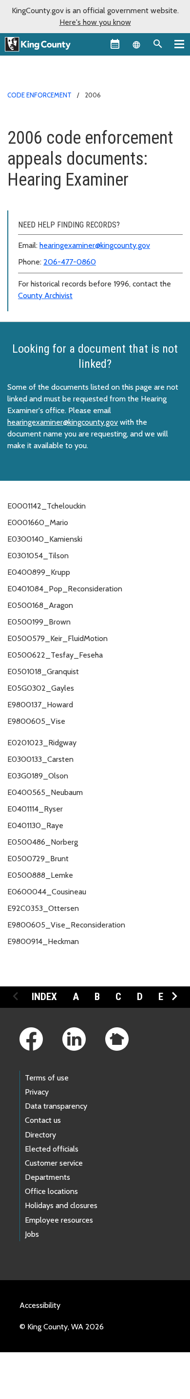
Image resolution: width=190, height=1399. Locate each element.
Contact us (43, 1120)
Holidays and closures (61, 1205)
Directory (40, 1134)
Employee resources (59, 1220)
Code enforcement (39, 95)
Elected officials (51, 1148)
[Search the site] (158, 44)
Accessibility (39, 1305)
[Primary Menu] (179, 44)
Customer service (54, 1163)
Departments (47, 1177)
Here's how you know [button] (95, 22)
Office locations (51, 1191)
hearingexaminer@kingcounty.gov (94, 245)
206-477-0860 (69, 261)
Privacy (37, 1092)
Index (44, 996)
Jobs (32, 1234)
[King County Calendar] (115, 44)
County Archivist (45, 295)
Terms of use (47, 1077)
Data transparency (56, 1106)
